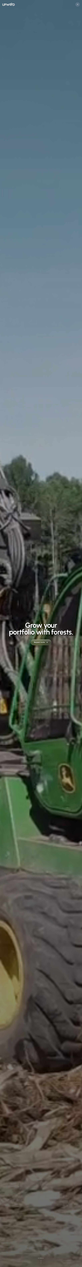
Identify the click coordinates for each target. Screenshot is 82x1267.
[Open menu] (78, 4)
